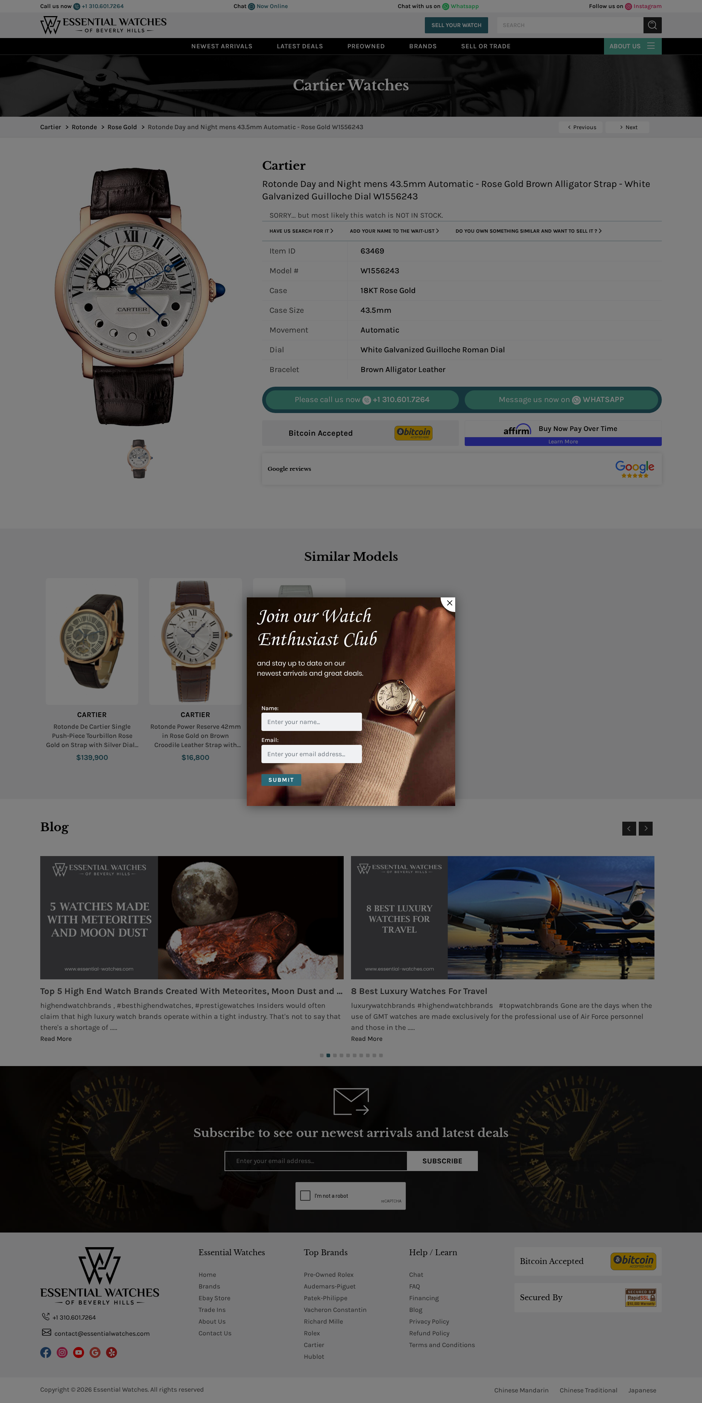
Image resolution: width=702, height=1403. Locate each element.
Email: (270, 739)
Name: (270, 708)
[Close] (448, 604)
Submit (281, 779)
